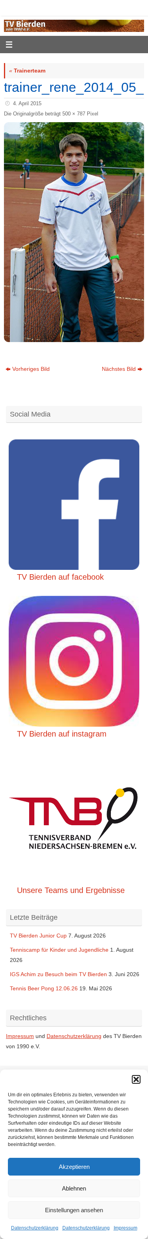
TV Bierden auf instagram (62, 733)
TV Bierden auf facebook (60, 577)
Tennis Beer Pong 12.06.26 (44, 988)
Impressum (125, 1228)
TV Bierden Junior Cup (38, 935)
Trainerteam (27, 70)
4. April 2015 (27, 103)
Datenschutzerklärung (34, 1228)
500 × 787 (73, 114)
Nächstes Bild (119, 369)
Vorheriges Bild (31, 369)
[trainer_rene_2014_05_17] (74, 232)
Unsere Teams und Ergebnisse (71, 890)
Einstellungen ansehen (74, 1210)
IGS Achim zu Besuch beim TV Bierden (58, 974)
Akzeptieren (74, 1166)
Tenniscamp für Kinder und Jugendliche (59, 950)
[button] (136, 1079)
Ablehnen (74, 1188)
